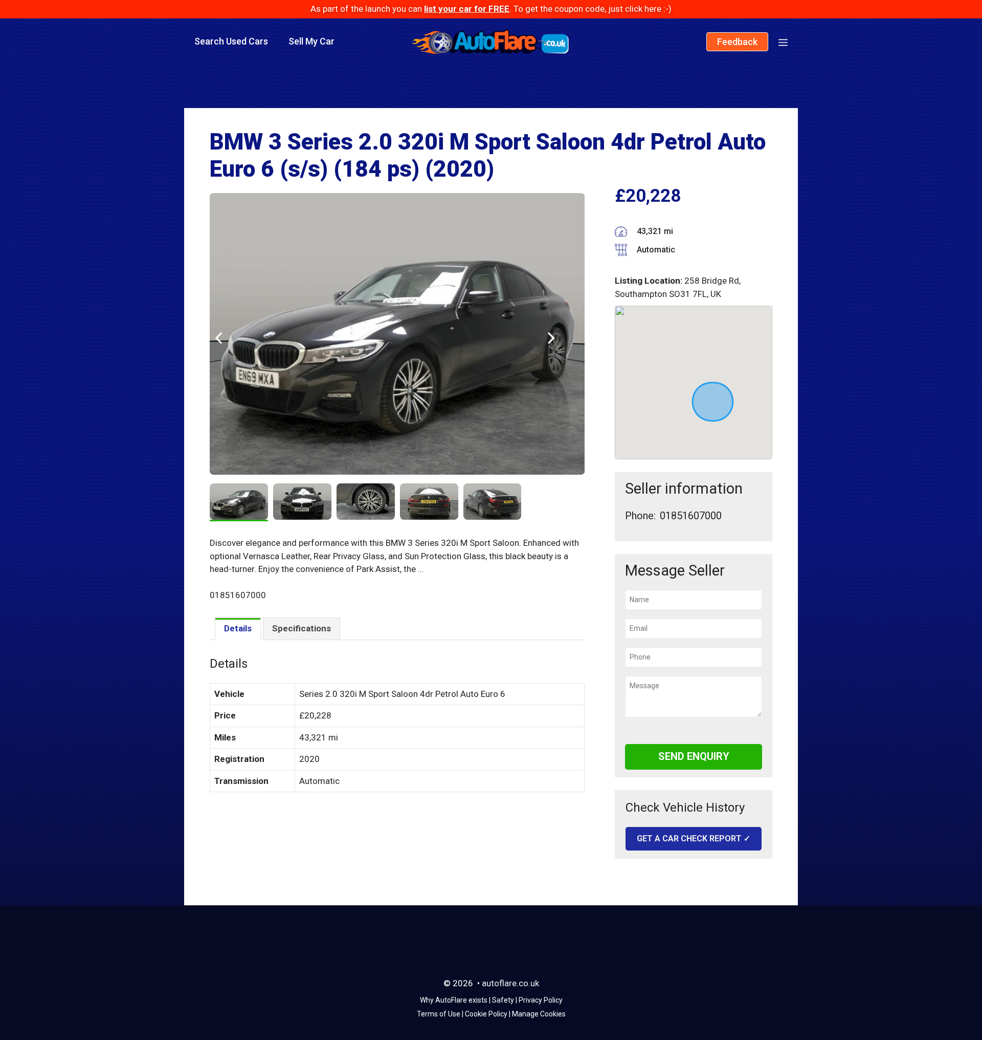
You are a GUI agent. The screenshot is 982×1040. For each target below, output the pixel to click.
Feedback (737, 41)
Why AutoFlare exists (453, 1000)
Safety (503, 1000)
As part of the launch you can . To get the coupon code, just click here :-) (491, 9)
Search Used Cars (231, 41)
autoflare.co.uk (510, 983)
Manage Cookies (539, 1014)
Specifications (301, 628)
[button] (783, 41)
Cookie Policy (486, 1014)
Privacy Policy (541, 1000)
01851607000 (691, 516)
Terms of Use (438, 1014)
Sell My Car (311, 41)
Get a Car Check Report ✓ (693, 838)
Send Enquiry (693, 756)
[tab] (238, 629)
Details (238, 628)
